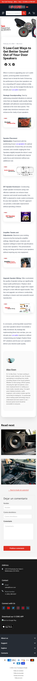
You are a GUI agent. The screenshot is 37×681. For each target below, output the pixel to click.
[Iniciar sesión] (29, 13)
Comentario (8, 521)
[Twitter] (13, 608)
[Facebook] (3, 608)
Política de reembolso (18, 670)
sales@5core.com (10, 587)
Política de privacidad (18, 673)
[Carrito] (34, 13)
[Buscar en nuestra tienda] (24, 13)
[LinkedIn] (28, 608)
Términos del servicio (18, 675)
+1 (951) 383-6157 (10, 594)
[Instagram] (18, 608)
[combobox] (16, 13)
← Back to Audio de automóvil (18, 490)
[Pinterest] (23, 608)
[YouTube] (8, 608)
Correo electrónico (10, 512)
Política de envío (18, 678)
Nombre (6, 503)
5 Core (15, 667)
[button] (3, 13)
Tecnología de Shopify (22, 667)
